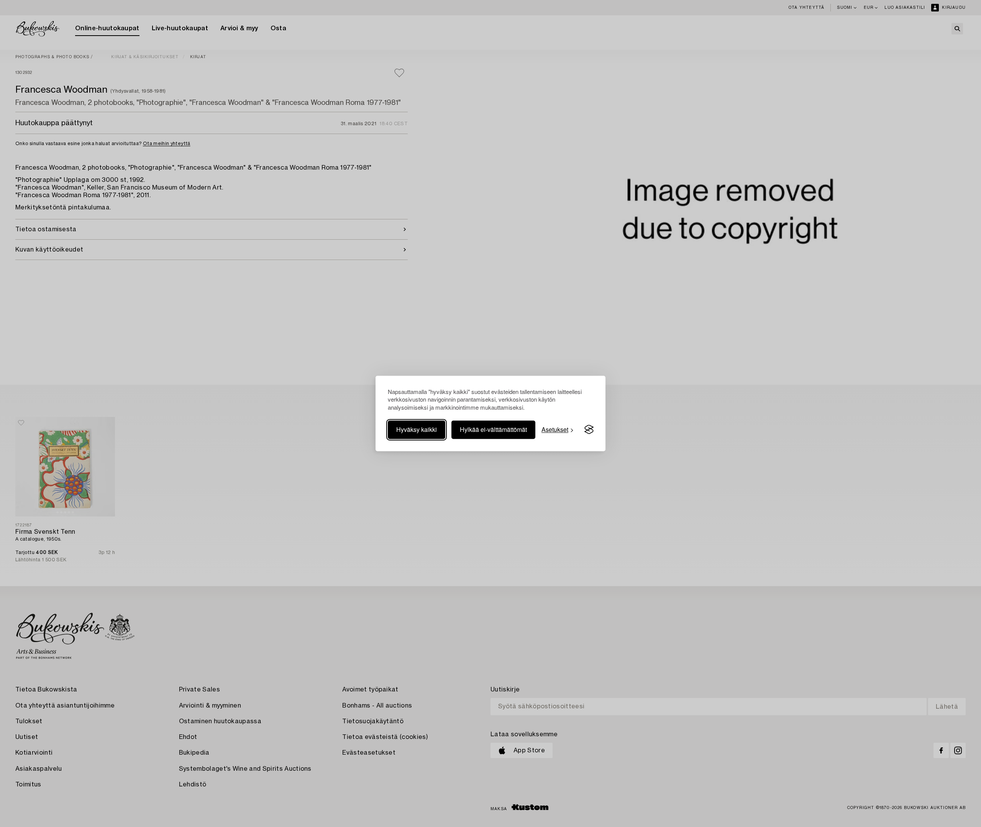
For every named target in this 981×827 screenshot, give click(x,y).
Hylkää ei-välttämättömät (493, 429)
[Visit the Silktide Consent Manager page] (589, 429)
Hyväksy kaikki (416, 429)
